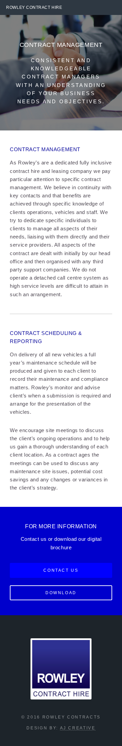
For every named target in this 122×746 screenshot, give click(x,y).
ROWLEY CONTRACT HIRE (34, 7)
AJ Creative (78, 728)
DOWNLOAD (61, 592)
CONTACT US (60, 570)
